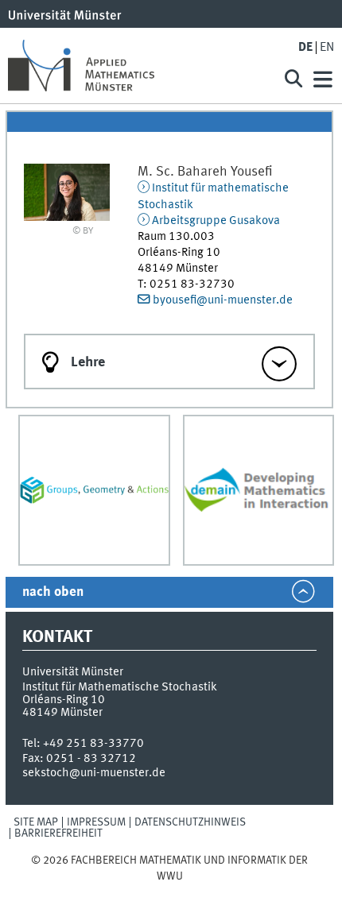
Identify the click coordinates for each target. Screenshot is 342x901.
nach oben (53, 592)
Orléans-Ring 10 (63, 700)
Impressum (96, 822)
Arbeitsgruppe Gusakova (216, 221)
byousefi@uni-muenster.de (223, 300)
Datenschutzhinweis (190, 822)
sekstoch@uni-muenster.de (93, 773)
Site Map (36, 822)
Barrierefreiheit (58, 833)
